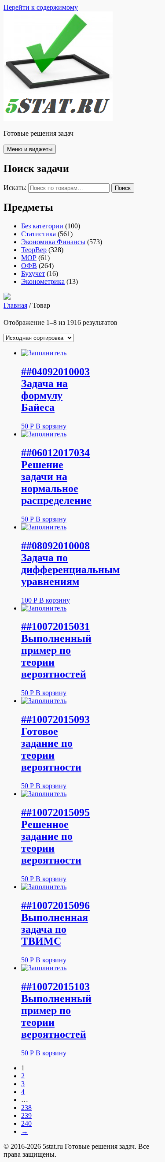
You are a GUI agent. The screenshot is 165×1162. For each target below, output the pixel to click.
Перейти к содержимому (41, 7)
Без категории (42, 226)
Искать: (15, 187)
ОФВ (29, 265)
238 (26, 1107)
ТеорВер (34, 249)
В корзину (51, 426)
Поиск (123, 188)
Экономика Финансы (53, 242)
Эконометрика (43, 281)
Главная (15, 305)
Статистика (38, 234)
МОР (29, 257)
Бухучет (33, 273)
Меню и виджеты (29, 149)
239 (26, 1115)
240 (26, 1123)
